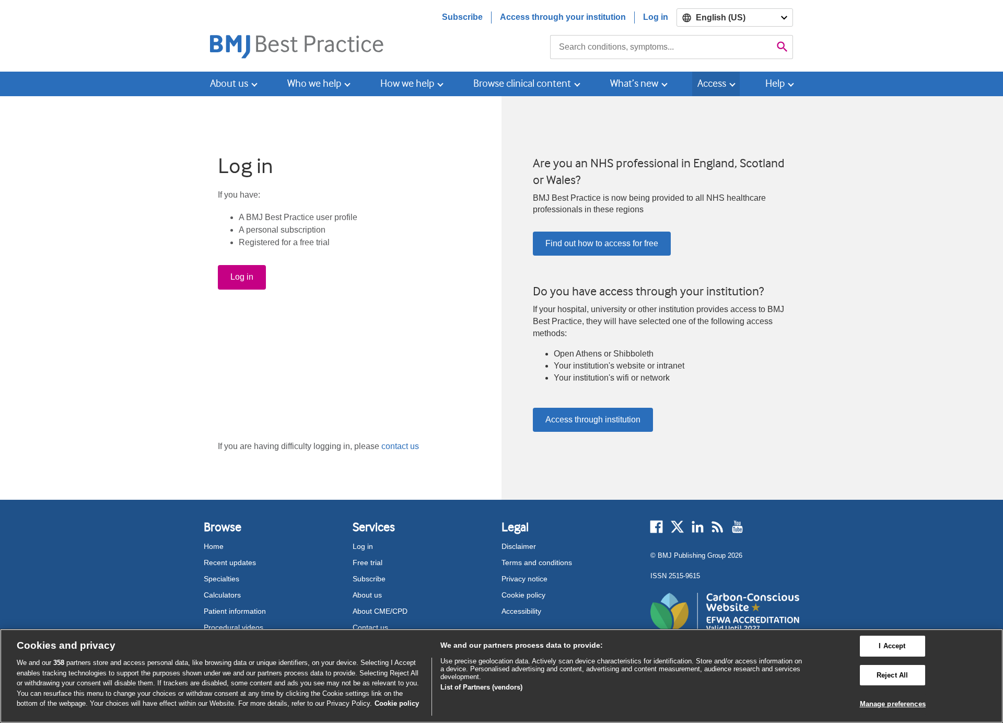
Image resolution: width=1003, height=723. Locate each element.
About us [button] (229, 83)
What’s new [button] (634, 83)
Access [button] (711, 83)
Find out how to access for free (601, 243)
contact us (400, 446)
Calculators (222, 595)
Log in (655, 17)
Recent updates (230, 562)
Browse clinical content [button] (522, 83)
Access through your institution (563, 17)
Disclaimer (518, 546)
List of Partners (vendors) (481, 687)
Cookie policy (523, 595)
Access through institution (592, 419)
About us (367, 595)
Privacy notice (524, 579)
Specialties (221, 579)
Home (214, 546)
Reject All (892, 675)
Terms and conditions (536, 562)
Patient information (235, 611)
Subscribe (462, 17)
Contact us (370, 627)
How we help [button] (407, 83)
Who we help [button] (314, 83)
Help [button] (775, 83)
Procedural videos (233, 627)
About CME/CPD (380, 611)
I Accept (892, 646)
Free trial (367, 562)
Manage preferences (893, 704)
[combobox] (661, 47)
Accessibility (521, 611)
